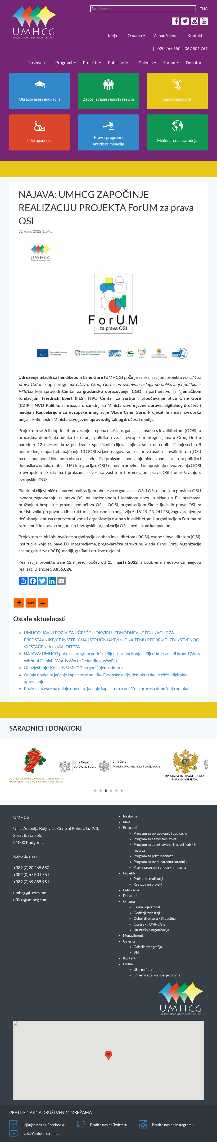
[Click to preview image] (110, 301)
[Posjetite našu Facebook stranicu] (174, 20)
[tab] (95, 790)
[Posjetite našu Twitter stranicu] (184, 20)
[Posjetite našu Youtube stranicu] (203, 20)
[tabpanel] (34, 765)
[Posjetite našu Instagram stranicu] (193, 20)
